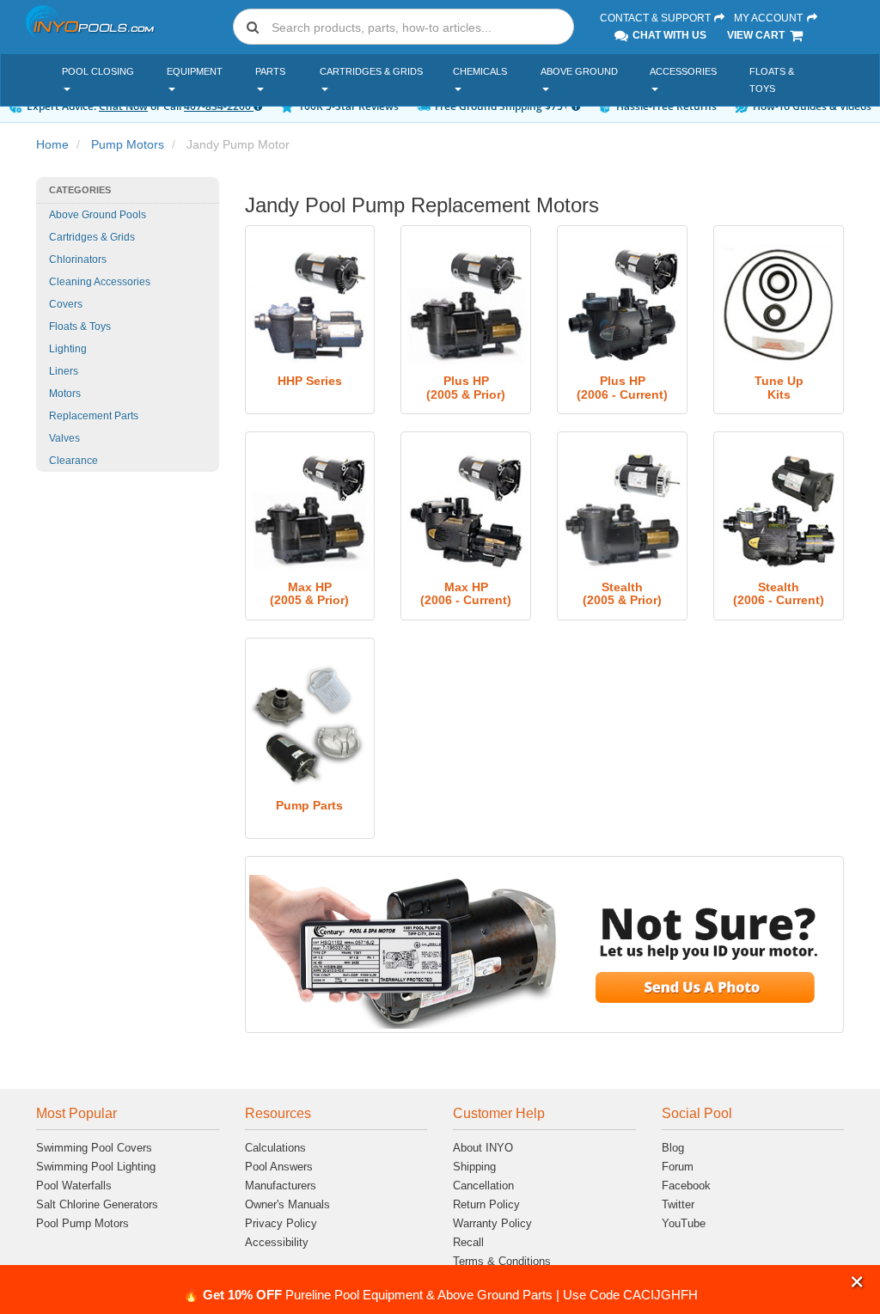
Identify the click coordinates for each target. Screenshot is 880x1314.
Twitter (678, 1204)
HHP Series (310, 381)
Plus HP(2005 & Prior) (465, 387)
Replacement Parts (93, 416)
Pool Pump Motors (82, 1223)
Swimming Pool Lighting (96, 1166)
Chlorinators (78, 260)
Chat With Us (668, 35)
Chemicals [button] (480, 71)
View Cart (757, 35)
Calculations (275, 1147)
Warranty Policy (492, 1223)
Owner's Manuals (287, 1204)
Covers (65, 304)
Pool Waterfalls (74, 1185)
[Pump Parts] (310, 724)
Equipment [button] (195, 71)
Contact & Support (656, 18)
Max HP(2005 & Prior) (309, 593)
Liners (63, 371)
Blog (673, 1147)
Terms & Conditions (502, 1261)
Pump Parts (309, 805)
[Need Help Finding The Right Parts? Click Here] (544, 952)
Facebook (686, 1185)
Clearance (73, 461)
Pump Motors (127, 144)
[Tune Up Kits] (779, 305)
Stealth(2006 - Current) (778, 593)
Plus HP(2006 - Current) (622, 387)
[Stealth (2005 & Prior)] (622, 511)
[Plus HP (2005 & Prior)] (466, 305)
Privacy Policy (281, 1223)
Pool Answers (279, 1166)
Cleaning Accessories (99, 282)
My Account (769, 18)
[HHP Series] (310, 305)
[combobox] (403, 27)
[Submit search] (252, 26)
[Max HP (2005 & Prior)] (310, 511)
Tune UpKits (779, 387)
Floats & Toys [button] (771, 80)
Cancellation (483, 1185)
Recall (468, 1242)
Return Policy (486, 1204)
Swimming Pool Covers (94, 1147)
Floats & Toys (80, 327)
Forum (678, 1166)
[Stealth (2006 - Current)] (779, 511)
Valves (64, 438)
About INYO (483, 1147)
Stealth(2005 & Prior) (622, 593)
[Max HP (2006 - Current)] (466, 511)
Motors (65, 394)
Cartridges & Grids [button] (371, 71)
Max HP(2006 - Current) (465, 593)
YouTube (684, 1223)
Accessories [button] (683, 71)
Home (52, 144)
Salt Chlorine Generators (97, 1204)
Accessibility (277, 1242)
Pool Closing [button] (98, 71)
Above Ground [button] (579, 71)
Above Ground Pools (97, 215)
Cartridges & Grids (92, 237)
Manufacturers (280, 1185)
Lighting (68, 349)
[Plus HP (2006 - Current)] (622, 305)
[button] (857, 1282)
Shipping (474, 1166)
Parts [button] (270, 71)
